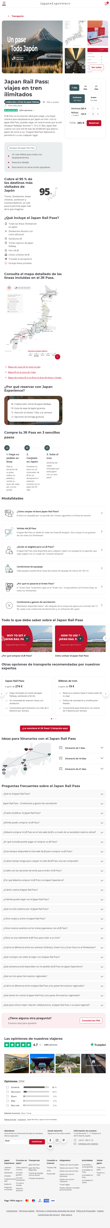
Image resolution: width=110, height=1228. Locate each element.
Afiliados (7, 1176)
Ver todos (96, 67)
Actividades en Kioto (87, 1176)
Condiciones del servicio (49, 1214)
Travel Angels (65, 1185)
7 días (74, 87)
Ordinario (77, 98)
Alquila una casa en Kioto (69, 1171)
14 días (85, 87)
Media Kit (7, 1184)
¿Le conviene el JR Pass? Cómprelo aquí (45, 728)
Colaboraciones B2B (10, 1180)
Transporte (22, 1119)
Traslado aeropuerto (36, 1178)
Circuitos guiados (19, 1174)
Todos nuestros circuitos (22, 1169)
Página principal (10, 1119)
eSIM (49, 1171)
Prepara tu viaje (101, 1174)
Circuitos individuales (20, 1179)
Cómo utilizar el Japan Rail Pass (72, 655)
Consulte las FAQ (91, 1020)
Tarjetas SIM (51, 1168)
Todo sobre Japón (101, 1169)
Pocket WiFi (51, 1174)
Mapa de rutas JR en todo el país (24, 366)
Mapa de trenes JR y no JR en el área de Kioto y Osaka (34, 377)
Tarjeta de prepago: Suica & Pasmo (36, 1174)
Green (93, 98)
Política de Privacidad (86, 1211)
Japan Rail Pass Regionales (34, 1169)
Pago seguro (66, 1214)
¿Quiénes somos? (7, 1169)
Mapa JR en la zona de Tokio (22, 372)
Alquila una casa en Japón (69, 1165)
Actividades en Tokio (87, 1171)
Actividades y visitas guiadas (87, 1166)
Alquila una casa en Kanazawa (67, 1175)
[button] (106, 638)
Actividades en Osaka (87, 1181)
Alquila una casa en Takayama (67, 1180)
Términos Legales (26, 1211)
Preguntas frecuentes (8, 1188)
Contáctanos (11, 1211)
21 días (96, 87)
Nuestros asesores (19, 1189)
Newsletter (8, 1173)
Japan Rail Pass (34, 1165)
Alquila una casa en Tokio (69, 1168)
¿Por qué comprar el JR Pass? (17, 655)
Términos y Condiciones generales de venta (55, 1211)
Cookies (100, 1211)
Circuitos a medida (20, 1184)
